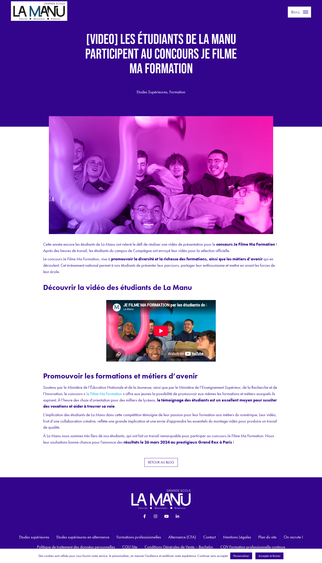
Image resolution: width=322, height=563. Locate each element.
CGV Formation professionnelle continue (252, 547)
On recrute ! (293, 537)
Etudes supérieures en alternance (83, 537)
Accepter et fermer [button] (269, 556)
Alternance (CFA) (182, 537)
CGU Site (129, 547)
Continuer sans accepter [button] (212, 556)
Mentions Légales (237, 537)
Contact (209, 537)
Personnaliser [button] (241, 556)
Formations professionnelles (139, 537)
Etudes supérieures (34, 537)
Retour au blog (161, 462)
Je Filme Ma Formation (104, 393)
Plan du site (267, 537)
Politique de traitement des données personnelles (76, 547)
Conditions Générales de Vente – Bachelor (179, 547)
